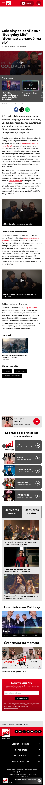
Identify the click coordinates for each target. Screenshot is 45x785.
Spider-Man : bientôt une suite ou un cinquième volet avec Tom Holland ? (18, 570)
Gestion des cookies (21, 776)
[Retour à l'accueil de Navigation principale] (8, 3)
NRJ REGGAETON (24, 470)
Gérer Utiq (32, 774)
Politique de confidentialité (17, 774)
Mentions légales (31, 769)
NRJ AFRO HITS (23, 495)
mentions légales (22, 706)
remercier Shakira (15, 181)
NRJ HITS (18, 422)
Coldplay (7, 631)
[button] (21, 62)
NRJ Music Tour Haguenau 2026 (14, 671)
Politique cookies (24, 772)
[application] (21, 63)
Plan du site (11, 769)
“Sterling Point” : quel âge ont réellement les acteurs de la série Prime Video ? (21, 597)
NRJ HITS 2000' (23, 482)
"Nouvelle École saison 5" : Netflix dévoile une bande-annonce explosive (20, 543)
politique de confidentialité (11, 708)
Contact (20, 769)
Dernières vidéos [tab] (31, 511)
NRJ (18, 445)
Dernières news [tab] (12, 511)
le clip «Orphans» (30, 307)
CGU (14, 772)
